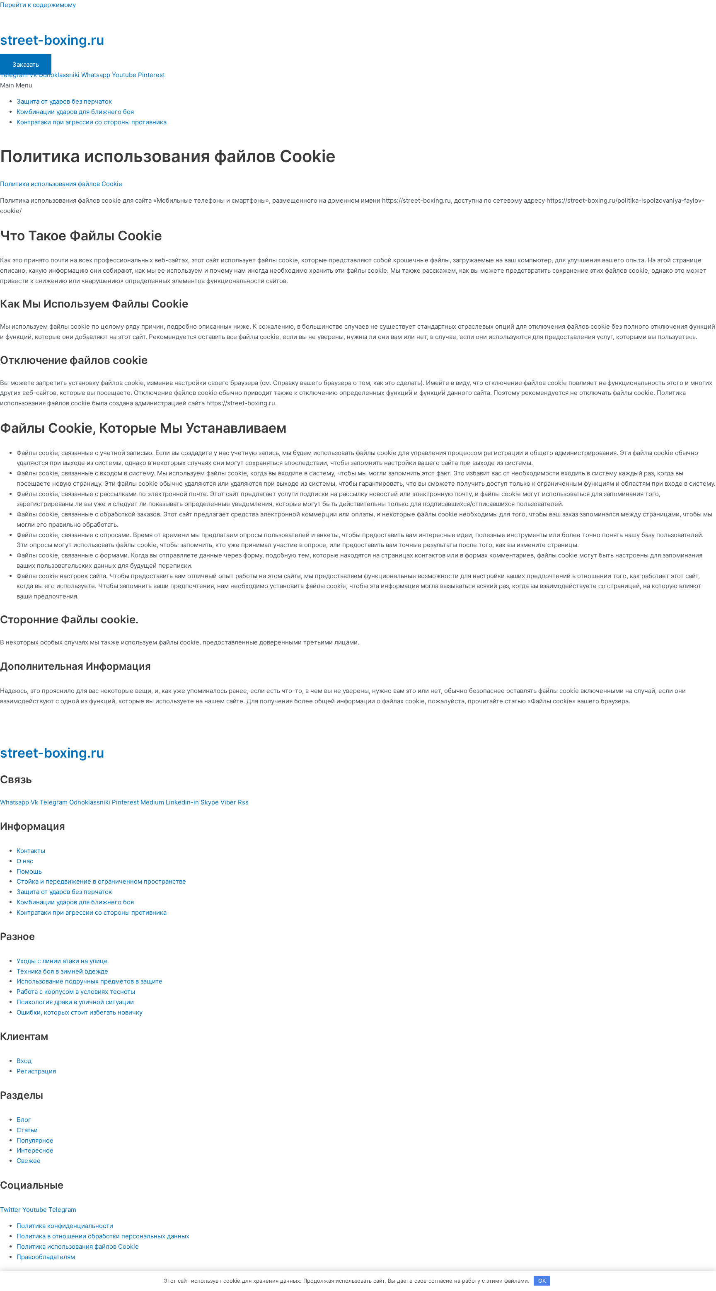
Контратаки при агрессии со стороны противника (92, 122)
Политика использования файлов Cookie (61, 184)
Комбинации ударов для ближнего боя (75, 112)
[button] (358, 85)
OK (542, 1280)
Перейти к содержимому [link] (38, 5)
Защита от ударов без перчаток (64, 101)
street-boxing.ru (52, 40)
